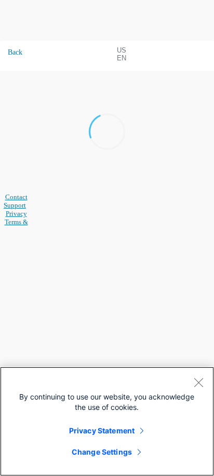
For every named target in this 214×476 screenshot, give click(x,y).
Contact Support (16, 201)
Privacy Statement (102, 430)
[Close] (198, 382)
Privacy (16, 213)
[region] (107, 421)
